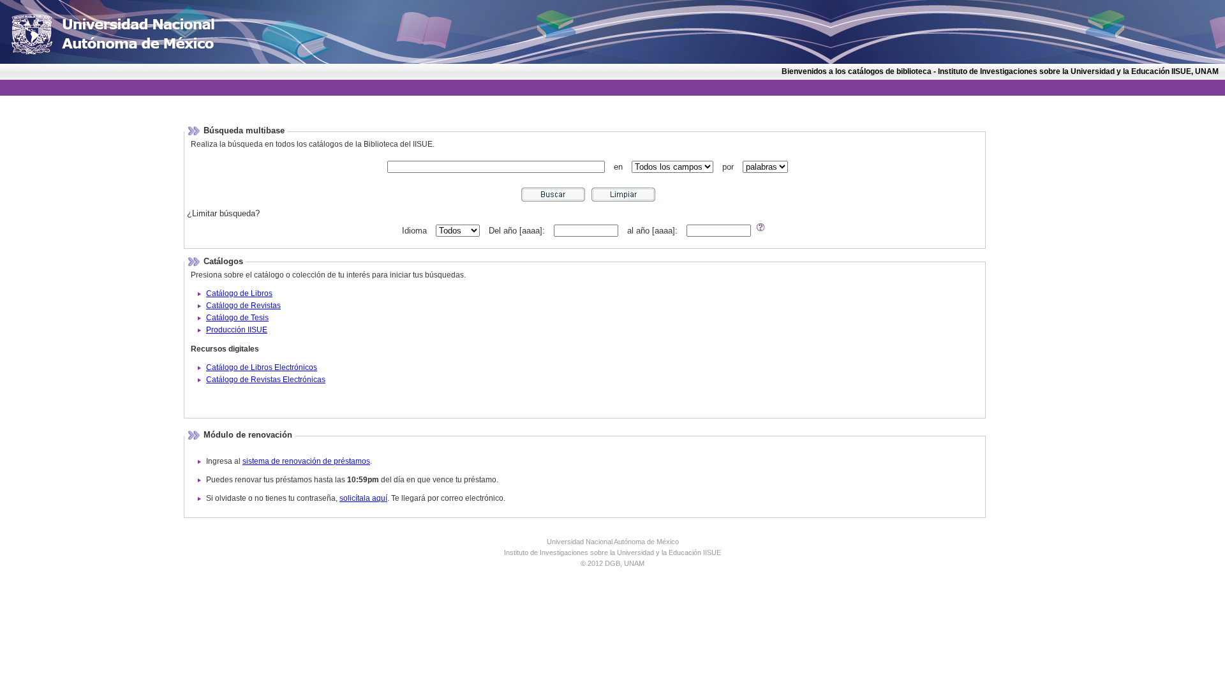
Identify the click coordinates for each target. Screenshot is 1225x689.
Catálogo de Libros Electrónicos (261, 367)
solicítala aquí (363, 498)
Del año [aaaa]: (517, 230)
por (728, 167)
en (618, 167)
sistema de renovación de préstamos (306, 461)
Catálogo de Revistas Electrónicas (265, 379)
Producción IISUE (236, 329)
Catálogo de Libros (239, 293)
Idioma (414, 230)
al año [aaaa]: (652, 230)
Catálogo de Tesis (237, 317)
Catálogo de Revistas (243, 305)
